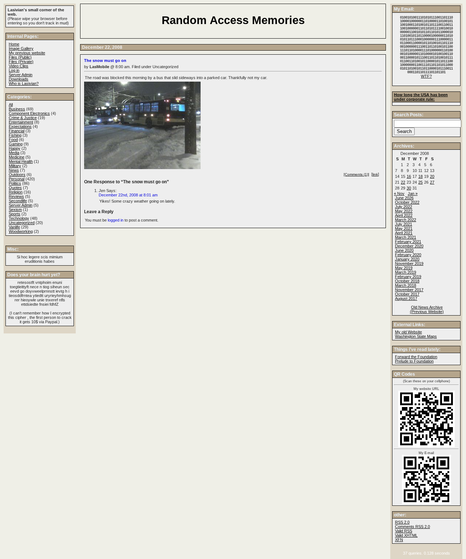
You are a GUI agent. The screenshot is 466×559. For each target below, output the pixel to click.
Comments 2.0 (412, 526)
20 (432, 176)
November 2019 (409, 263)
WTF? (426, 76)
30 (409, 188)
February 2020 (408, 255)
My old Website (408, 332)
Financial (16, 131)
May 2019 (403, 268)
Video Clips (18, 66)
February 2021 (408, 241)
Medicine (16, 157)
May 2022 (403, 211)
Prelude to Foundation (414, 361)
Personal (16, 179)
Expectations (20, 126)
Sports (14, 214)
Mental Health (21, 161)
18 (420, 176)
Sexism (15, 209)
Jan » (413, 193)
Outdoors (17, 174)
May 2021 (403, 228)
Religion (16, 192)
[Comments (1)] (356, 174)
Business (17, 109)
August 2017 (406, 298)
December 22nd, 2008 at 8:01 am (128, 195)
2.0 (402, 522)
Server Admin (20, 75)
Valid (406, 535)
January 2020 (407, 259)
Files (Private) (21, 61)
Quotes (15, 187)
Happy (14, 148)
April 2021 (403, 233)
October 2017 (407, 294)
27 (432, 182)
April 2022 (403, 215)
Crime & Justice (23, 118)
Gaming (16, 144)
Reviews (16, 196)
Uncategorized (22, 222)
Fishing (15, 135)
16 (409, 176)
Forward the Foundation (416, 357)
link (375, 174)
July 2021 (403, 224)
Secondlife (18, 201)
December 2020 (409, 246)
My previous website (27, 53)
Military (15, 166)
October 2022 (407, 202)
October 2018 (407, 281)
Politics (15, 183)
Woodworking (21, 231)
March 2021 (405, 237)
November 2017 (409, 290)
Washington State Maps (416, 336)
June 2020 (404, 250)
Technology (19, 218)
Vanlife (14, 227)
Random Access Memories (233, 20)
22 (403, 182)
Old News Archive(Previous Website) (427, 309)
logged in (115, 220)
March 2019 (405, 272)
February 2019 (408, 276)
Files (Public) (20, 57)
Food (13, 139)
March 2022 (405, 220)
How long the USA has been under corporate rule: (421, 97)
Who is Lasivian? (24, 83)
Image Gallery (21, 48)
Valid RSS (403, 531)
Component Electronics (29, 113)
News (14, 170)
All (11, 104)
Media (14, 152)
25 (420, 182)
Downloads (18, 79)
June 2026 (404, 198)
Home (14, 44)
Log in (14, 70)
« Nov (399, 193)
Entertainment (21, 122)
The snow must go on (105, 60)
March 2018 (405, 285)
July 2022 (403, 206)
